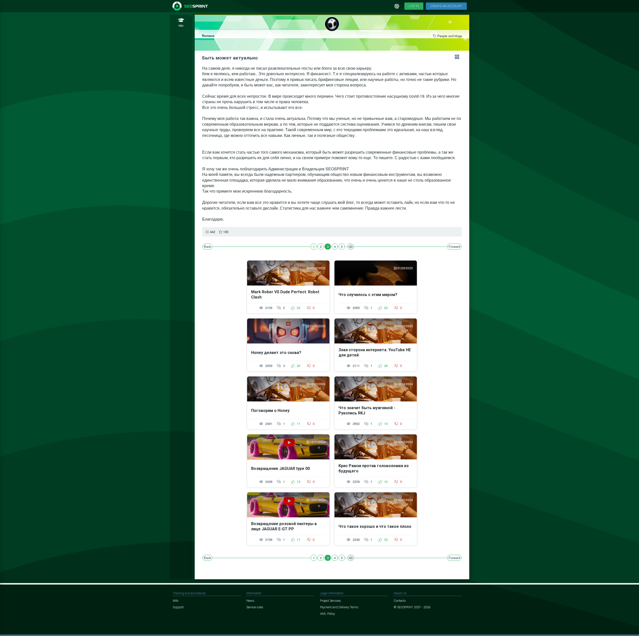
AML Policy (327, 614)
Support (178, 607)
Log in (414, 6)
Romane (208, 35)
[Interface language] (397, 6)
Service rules (254, 607)
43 (350, 246)
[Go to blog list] (457, 56)
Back (207, 246)
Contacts (400, 601)
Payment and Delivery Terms (339, 607)
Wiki (175, 601)
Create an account (446, 6)
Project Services (330, 601)
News (250, 601)
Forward (454, 246)
